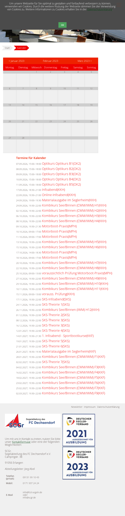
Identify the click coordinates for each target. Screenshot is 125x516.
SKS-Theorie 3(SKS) (55, 320)
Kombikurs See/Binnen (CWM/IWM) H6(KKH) (74, 247)
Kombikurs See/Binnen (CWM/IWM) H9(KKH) (74, 278)
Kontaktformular (21, 442)
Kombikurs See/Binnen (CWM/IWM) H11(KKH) (75, 289)
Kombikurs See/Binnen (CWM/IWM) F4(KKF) (73, 372)
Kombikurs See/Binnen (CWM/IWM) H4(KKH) (74, 221)
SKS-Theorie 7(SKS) (55, 362)
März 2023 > (85, 60)
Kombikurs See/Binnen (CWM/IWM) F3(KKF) (73, 367)
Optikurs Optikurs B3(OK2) (61, 174)
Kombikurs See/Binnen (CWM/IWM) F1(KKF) (73, 356)
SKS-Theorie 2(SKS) (55, 315)
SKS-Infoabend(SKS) (56, 299)
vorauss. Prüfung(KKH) (58, 294)
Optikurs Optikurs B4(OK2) (61, 179)
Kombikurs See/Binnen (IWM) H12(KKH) (70, 309)
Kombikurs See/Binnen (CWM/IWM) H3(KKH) (74, 215)
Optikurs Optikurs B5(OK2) (61, 184)
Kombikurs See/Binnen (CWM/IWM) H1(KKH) (74, 205)
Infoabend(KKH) (53, 189)
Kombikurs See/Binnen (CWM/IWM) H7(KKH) (74, 262)
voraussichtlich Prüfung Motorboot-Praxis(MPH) (77, 273)
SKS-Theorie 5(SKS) (55, 341)
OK (62, 24)
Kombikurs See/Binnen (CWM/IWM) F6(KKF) (73, 382)
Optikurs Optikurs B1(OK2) (61, 163)
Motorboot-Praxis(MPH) (59, 226)
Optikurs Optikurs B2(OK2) (61, 169)
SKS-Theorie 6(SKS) (55, 346)
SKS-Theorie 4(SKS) (55, 330)
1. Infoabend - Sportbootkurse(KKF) (68, 336)
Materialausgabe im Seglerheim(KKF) (69, 351)
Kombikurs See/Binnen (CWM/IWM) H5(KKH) (74, 242)
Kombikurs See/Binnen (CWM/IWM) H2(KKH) (74, 210)
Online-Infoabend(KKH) (59, 195)
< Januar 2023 (16, 60)
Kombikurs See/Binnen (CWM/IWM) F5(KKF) (73, 377)
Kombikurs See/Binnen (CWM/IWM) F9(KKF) (73, 393)
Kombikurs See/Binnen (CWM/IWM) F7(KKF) (73, 388)
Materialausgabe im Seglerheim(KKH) (69, 200)
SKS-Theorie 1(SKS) (55, 304)
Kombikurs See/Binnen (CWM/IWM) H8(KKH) (74, 268)
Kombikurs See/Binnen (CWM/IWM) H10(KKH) (75, 283)
